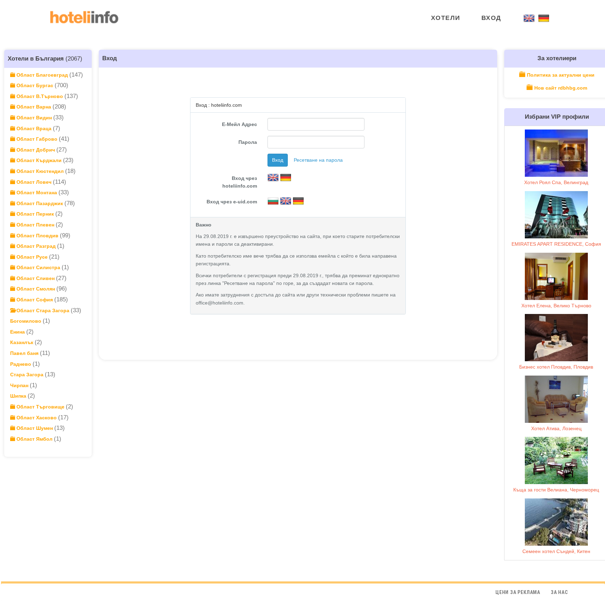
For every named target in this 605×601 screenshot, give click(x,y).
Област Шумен (34, 428)
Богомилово (26, 321)
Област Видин (34, 117)
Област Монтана (36, 192)
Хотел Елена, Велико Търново (556, 305)
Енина (18, 332)
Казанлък (22, 342)
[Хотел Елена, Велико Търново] (556, 276)
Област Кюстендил (40, 171)
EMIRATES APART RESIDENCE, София (556, 244)
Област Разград (36, 246)
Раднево (21, 364)
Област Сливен (35, 278)
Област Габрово (37, 139)
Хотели (445, 17)
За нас (559, 592)
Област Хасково (36, 417)
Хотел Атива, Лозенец (556, 428)
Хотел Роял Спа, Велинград (556, 182)
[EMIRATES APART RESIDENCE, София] (556, 214)
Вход (491, 17)
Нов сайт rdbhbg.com (560, 88)
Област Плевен (35, 225)
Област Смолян (35, 289)
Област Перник (35, 214)
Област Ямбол (34, 439)
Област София (34, 299)
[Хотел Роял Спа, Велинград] (556, 153)
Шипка (19, 396)
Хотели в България (36, 58)
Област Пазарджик (39, 203)
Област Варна (34, 107)
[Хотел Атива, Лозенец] (556, 399)
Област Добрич (35, 150)
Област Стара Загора (43, 310)
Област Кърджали (39, 160)
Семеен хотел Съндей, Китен (556, 551)
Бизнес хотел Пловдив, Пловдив (556, 367)
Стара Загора (27, 374)
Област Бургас (35, 85)
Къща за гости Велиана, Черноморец (556, 489)
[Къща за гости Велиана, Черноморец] (556, 460)
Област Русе (32, 257)
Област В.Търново (39, 96)
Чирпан (20, 385)
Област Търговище (40, 407)
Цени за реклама (517, 592)
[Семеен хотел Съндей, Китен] (556, 522)
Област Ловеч (34, 182)
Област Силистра (38, 267)
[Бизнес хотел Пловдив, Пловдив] (556, 337)
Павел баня (25, 353)
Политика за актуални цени (560, 75)
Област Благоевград (42, 75)
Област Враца (34, 128)
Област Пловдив (37, 235)
